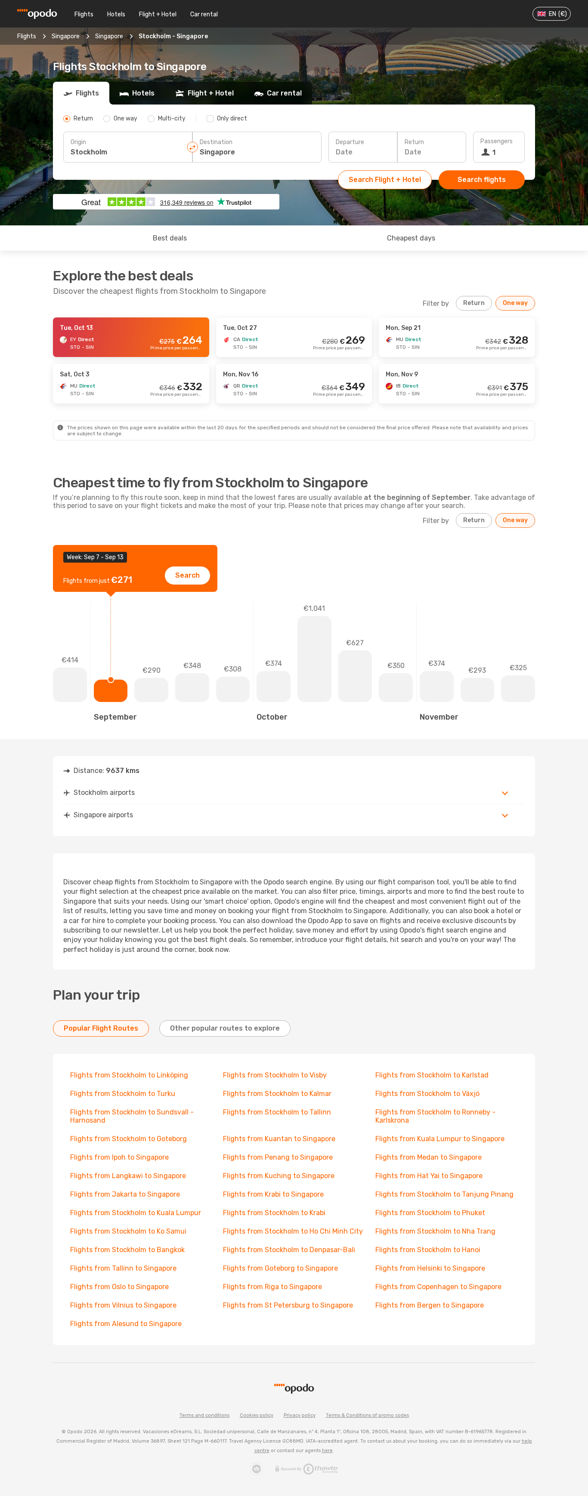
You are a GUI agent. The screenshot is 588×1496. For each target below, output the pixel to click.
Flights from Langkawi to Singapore (128, 1176)
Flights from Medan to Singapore (428, 1157)
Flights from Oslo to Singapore (119, 1287)
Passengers (496, 141)
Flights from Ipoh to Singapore (119, 1157)
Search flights (482, 179)
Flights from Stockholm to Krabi (274, 1213)
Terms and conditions (204, 1415)
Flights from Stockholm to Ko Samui (128, 1231)
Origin (78, 142)
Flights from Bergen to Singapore (429, 1305)
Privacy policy (300, 1415)
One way (515, 303)
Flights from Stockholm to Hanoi (427, 1250)
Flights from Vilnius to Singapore (123, 1305)
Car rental (204, 14)
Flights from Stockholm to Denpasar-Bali (289, 1250)
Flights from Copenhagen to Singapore (438, 1287)
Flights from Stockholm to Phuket (430, 1213)
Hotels (116, 14)
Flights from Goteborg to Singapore (280, 1268)
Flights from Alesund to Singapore (126, 1324)
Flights (83, 14)
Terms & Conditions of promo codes (367, 1415)
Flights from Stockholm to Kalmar (277, 1094)
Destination (216, 142)
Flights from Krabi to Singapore (273, 1194)
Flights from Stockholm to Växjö (427, 1094)
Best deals (170, 238)
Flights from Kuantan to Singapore (279, 1139)
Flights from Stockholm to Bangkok (127, 1250)
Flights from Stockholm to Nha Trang (435, 1231)
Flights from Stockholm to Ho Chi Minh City (293, 1231)
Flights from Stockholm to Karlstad (432, 1075)
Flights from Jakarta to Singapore (125, 1194)
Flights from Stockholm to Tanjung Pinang (444, 1194)
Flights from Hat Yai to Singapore (429, 1176)
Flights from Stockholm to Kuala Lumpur (135, 1213)
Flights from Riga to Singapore (272, 1287)
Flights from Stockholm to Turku (122, 1094)
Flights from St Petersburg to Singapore (288, 1305)
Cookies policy (256, 1415)
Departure (350, 142)
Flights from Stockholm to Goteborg (128, 1139)
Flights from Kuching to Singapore (278, 1176)
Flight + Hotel (157, 14)
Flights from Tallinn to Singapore (123, 1268)
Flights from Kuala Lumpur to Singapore (439, 1139)
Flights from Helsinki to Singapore (430, 1268)
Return (414, 142)
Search (187, 575)
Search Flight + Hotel (385, 179)
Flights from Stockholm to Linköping (129, 1075)
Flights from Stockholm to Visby (275, 1075)
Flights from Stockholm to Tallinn (277, 1112)
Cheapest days (411, 238)
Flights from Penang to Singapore (278, 1157)
